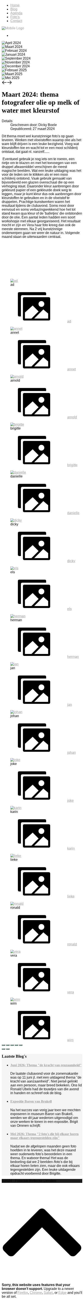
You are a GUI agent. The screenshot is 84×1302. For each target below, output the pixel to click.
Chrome (36, 1292)
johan (71, 752)
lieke (71, 896)
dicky (71, 561)
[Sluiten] (3, 1045)
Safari (48, 1292)
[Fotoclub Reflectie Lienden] (13, 28)
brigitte (72, 465)
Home (15, 5)
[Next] (7, 1049)
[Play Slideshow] (20, 1045)
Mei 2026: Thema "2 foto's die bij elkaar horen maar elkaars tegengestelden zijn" (44, 1136)
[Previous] (3, 1049)
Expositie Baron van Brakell (31, 1101)
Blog (13, 9)
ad (69, 321)
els (69, 609)
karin (71, 848)
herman (73, 657)
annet (71, 369)
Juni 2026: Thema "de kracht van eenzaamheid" (46, 1065)
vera (70, 992)
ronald (72, 944)
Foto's (15, 17)
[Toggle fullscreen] (12, 1045)
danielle (73, 513)
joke (70, 800)
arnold (72, 417)
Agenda (16, 13)
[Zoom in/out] (16, 1045)
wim (70, 1040)
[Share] (7, 1045)
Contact (16, 21)
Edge (62, 1292)
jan (69, 704)
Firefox (22, 1292)
